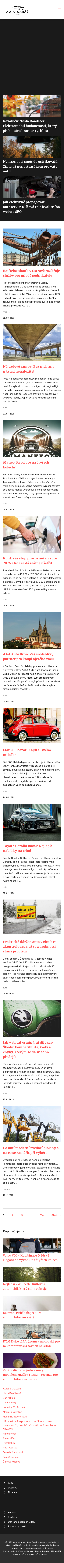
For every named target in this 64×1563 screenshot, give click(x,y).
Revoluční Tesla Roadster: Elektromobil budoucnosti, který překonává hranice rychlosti (30, 126)
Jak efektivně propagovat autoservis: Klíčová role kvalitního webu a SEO (31, 207)
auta (5, 408)
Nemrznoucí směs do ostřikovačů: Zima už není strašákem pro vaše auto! (30, 166)
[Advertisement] (32, 52)
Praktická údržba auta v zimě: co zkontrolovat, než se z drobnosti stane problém (30, 946)
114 (42, 1215)
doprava (6, 1189)
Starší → (56, 1215)
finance (6, 312)
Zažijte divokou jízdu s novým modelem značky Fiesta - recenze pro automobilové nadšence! (30, 1374)
